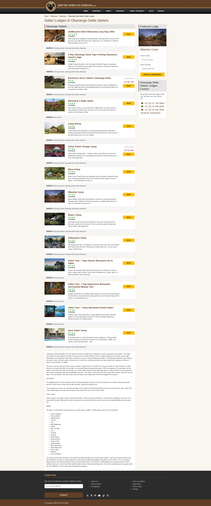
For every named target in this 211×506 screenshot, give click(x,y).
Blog (151, 11)
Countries (96, 11)
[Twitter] (87, 495)
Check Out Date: (145, 65)
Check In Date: (145, 56)
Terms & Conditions (139, 481)
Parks (108, 11)
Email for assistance (150, 113)
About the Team (96, 484)
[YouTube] (99, 495)
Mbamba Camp (76, 192)
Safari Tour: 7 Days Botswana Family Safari (91, 307)
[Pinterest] (95, 495)
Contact (161, 11)
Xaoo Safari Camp (77, 330)
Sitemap (135, 489)
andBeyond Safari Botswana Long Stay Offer (91, 31)
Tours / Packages (137, 11)
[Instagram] (108, 495)
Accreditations (95, 486)
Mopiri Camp (74, 215)
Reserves (120, 11)
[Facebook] (91, 495)
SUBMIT (64, 495)
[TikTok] (104, 495)
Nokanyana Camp (77, 238)
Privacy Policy (137, 486)
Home (86, 11)
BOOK (129, 34)
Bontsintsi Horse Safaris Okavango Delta (89, 78)
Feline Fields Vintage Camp (82, 146)
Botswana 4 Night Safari (80, 101)
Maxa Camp (74, 169)
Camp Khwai (74, 124)
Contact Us (94, 481)
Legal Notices (137, 484)
